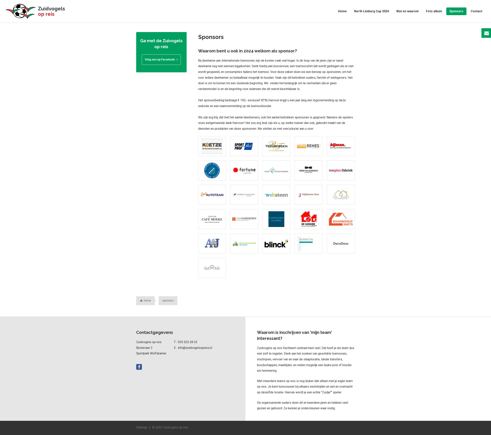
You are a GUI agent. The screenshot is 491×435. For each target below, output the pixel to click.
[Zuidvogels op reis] (20, 11)
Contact (476, 11)
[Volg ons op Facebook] (139, 367)
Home (342, 11)
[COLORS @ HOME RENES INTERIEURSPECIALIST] (309, 146)
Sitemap (141, 427)
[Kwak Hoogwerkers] (276, 170)
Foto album (434, 11)
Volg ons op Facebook (160, 59)
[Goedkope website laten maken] (341, 170)
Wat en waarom (407, 11)
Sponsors (456, 11)
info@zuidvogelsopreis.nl (195, 348)
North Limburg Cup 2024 (371, 11)
